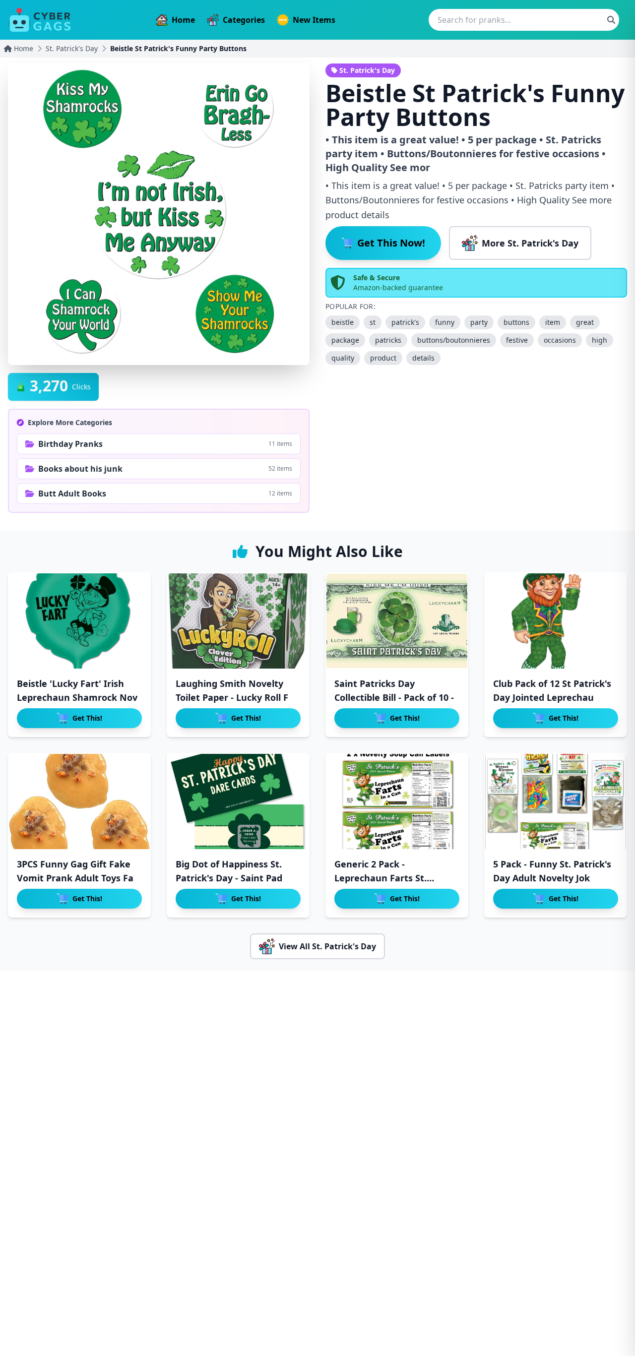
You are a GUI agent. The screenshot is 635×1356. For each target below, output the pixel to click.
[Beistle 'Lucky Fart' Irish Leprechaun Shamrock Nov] (79, 621)
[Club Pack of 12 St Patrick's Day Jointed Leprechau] (555, 621)
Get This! (87, 718)
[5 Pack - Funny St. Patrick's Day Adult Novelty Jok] (555, 801)
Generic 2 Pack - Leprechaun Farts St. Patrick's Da (380, 878)
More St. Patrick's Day (530, 243)
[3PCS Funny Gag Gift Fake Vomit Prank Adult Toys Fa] (79, 801)
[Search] (611, 20)
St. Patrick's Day (72, 48)
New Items (314, 19)
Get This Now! (391, 242)
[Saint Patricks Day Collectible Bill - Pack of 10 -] (396, 621)
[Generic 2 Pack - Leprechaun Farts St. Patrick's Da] (396, 801)
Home (183, 19)
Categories (244, 19)
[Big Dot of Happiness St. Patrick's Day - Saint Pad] (238, 801)
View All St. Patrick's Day (327, 946)
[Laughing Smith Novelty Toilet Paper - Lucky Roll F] (238, 621)
